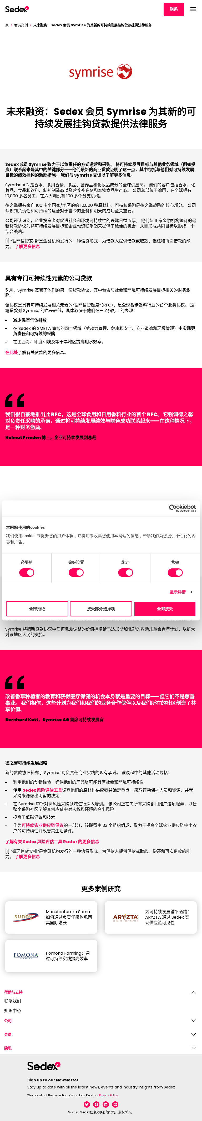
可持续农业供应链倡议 (43, 825)
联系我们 (12, 1001)
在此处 (11, 353)
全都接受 (165, 608)
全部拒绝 (37, 608)
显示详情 (178, 592)
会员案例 (21, 25)
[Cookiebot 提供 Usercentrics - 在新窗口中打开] (173, 508)
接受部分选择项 (101, 608)
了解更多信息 (27, 247)
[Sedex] (17, 9)
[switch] (76, 572)
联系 (174, 9)
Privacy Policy (108, 1095)
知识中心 (12, 1011)
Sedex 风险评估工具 (42, 790)
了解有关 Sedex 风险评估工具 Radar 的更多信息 (52, 842)
